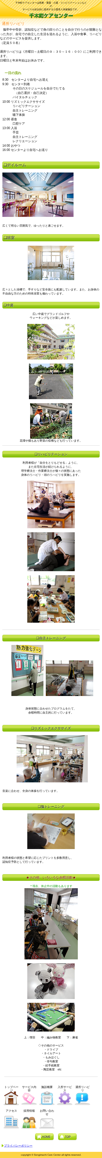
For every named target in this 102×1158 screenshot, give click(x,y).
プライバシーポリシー (18, 1145)
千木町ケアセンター (51, 15)
